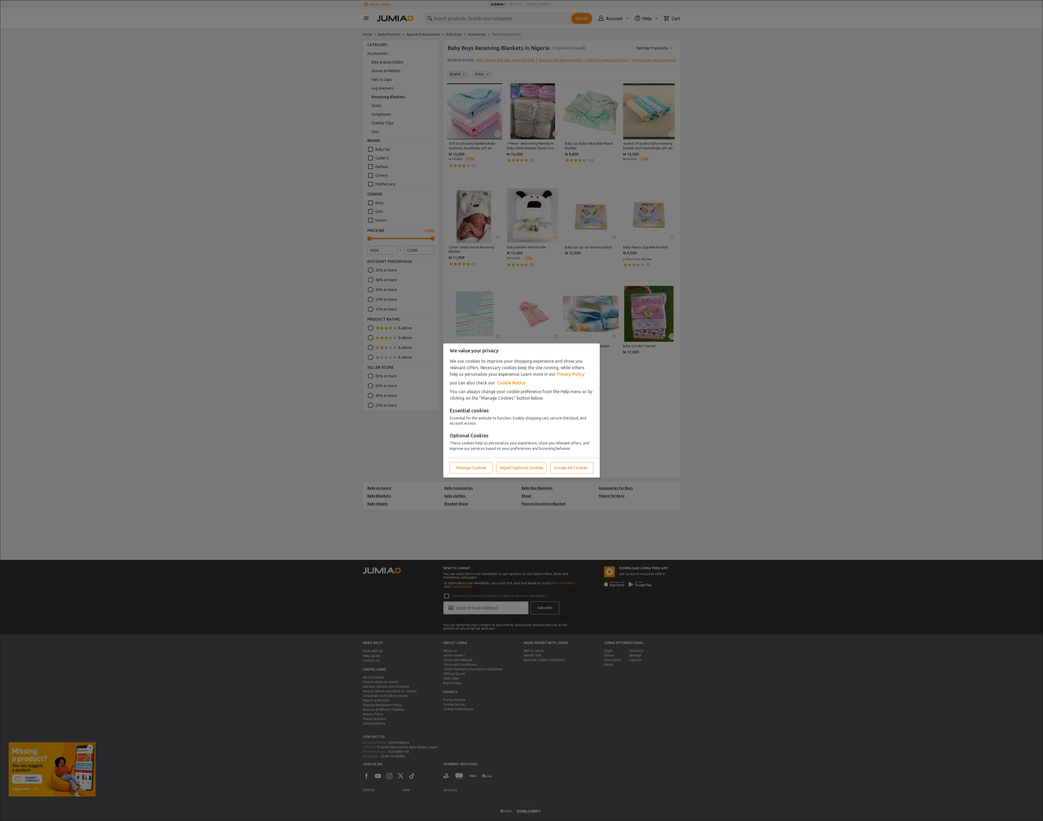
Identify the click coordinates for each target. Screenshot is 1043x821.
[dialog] (521, 410)
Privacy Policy (571, 374)
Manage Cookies (471, 468)
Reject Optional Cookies (521, 468)
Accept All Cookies (571, 468)
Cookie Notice (511, 382)
